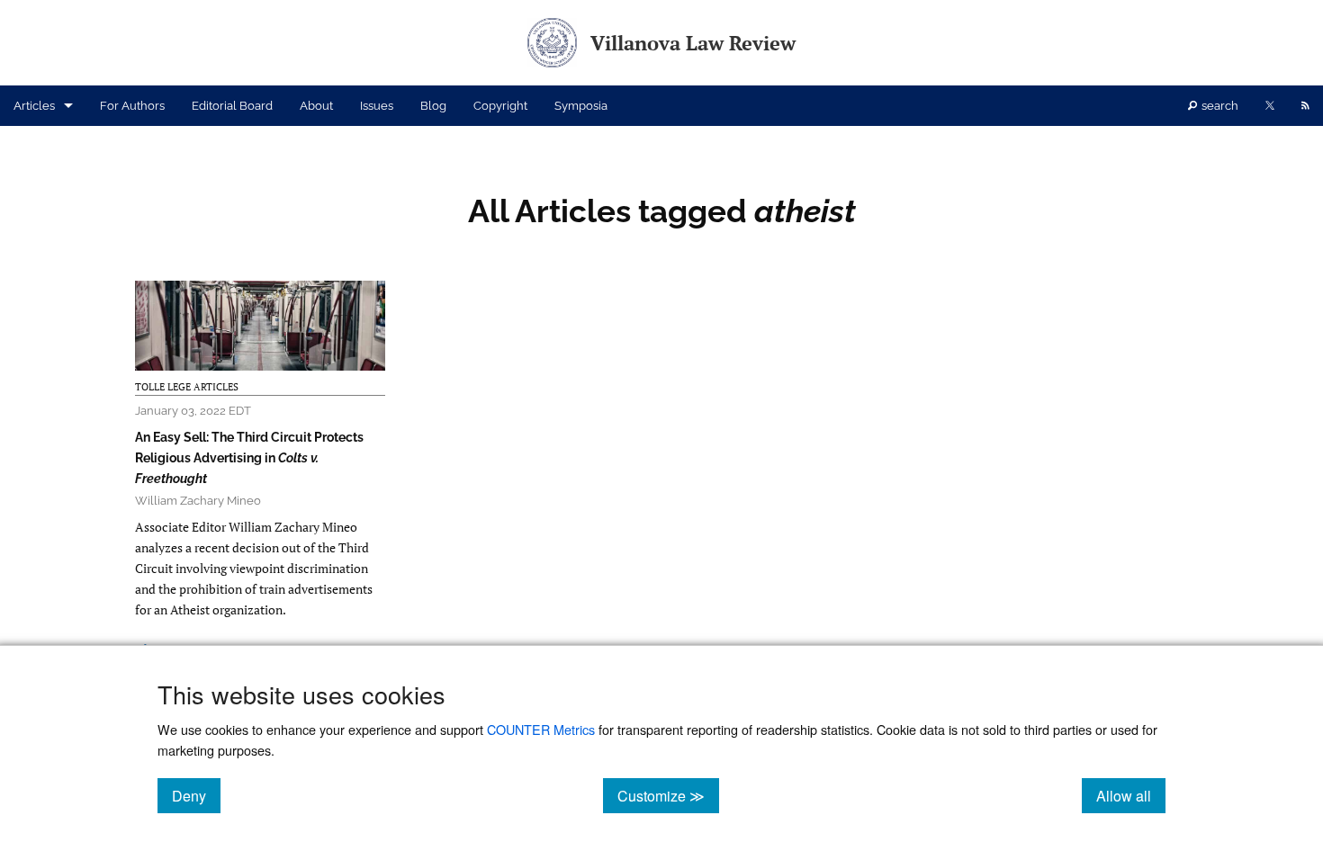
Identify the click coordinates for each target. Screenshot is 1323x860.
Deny (196, 795)
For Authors (132, 105)
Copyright (500, 105)
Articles (34, 105)
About (316, 105)
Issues (376, 105)
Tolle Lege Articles (186, 387)
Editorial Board (232, 105)
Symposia (581, 105)
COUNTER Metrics (541, 729)
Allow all (1131, 795)
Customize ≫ (668, 795)
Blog (433, 105)
